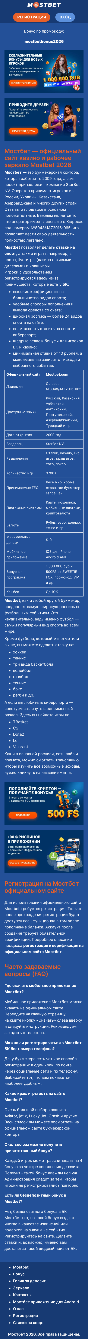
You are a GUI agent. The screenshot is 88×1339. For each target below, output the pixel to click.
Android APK (56, 557)
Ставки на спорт (28, 1322)
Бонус (19, 1274)
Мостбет (16, 1334)
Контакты (22, 1295)
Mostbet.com (57, 374)
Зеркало (21, 1288)
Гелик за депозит (29, 1281)
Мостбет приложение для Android (46, 1302)
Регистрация (25, 1315)
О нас (18, 1308)
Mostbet (21, 1267)
